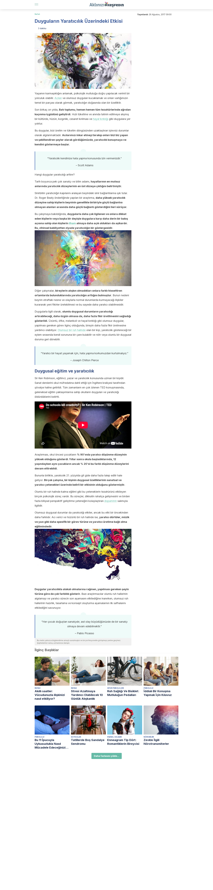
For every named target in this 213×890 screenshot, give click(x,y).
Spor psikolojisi (115, 688)
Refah (37, 14)
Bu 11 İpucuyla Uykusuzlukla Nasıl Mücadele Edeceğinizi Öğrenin (50, 743)
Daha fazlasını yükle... (106, 755)
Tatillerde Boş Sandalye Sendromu (87, 742)
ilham (72, 223)
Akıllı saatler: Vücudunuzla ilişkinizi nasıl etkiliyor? (50, 694)
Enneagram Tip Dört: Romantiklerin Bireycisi (123, 742)
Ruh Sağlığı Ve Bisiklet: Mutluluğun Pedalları (123, 693)
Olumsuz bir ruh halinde (72, 330)
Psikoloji (148, 688)
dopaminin (110, 500)
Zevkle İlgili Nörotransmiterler (156, 742)
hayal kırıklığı (100, 118)
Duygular (76, 737)
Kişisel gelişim (114, 737)
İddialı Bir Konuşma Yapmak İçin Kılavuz (158, 693)
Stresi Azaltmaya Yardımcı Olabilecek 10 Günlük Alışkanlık (87, 694)
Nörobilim (149, 737)
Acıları (58, 98)
